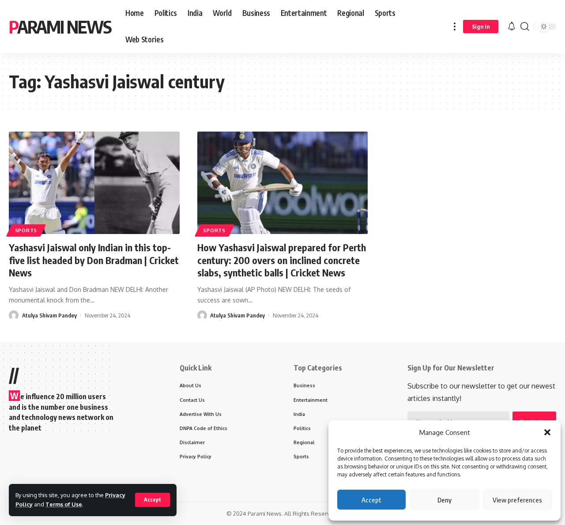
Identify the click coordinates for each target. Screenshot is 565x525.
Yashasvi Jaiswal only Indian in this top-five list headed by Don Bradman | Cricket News (94, 260)
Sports (26, 230)
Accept (371, 500)
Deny (444, 500)
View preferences (517, 500)
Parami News (60, 26)
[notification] (511, 26)
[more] (454, 26)
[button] (547, 432)
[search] (524, 26)
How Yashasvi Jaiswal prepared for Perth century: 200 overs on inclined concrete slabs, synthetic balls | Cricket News (281, 260)
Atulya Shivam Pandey (49, 315)
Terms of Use (63, 504)
